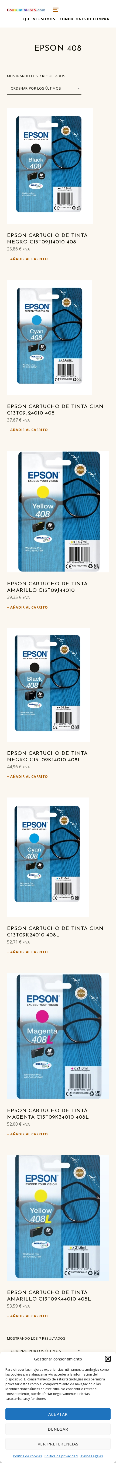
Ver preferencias (58, 1444)
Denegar (58, 1429)
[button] (108, 1359)
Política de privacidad (61, 1456)
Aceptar (57, 1414)
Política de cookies (27, 1456)
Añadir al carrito (29, 258)
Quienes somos (39, 18)
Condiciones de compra (84, 18)
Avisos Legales (91, 1456)
